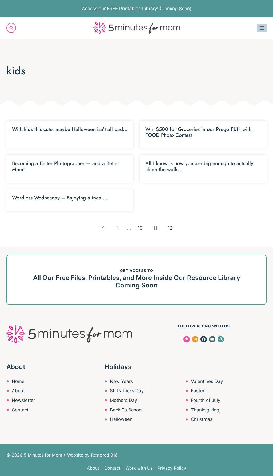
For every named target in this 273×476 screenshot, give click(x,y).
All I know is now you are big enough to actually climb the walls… (199, 166)
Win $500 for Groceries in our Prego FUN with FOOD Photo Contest (198, 132)
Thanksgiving (205, 410)
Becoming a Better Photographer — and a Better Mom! (65, 166)
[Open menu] (262, 28)
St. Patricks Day (127, 390)
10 (140, 228)
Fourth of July (205, 400)
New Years (121, 381)
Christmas (201, 419)
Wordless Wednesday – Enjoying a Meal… (59, 197)
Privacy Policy (172, 468)
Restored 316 (104, 455)
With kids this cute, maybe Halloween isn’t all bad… (69, 129)
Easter (197, 390)
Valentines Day (207, 381)
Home (18, 381)
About (18, 390)
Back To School (126, 410)
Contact (20, 410)
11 (155, 228)
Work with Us (139, 468)
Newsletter (23, 400)
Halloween (121, 419)
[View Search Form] (11, 28)
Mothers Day (123, 400)
